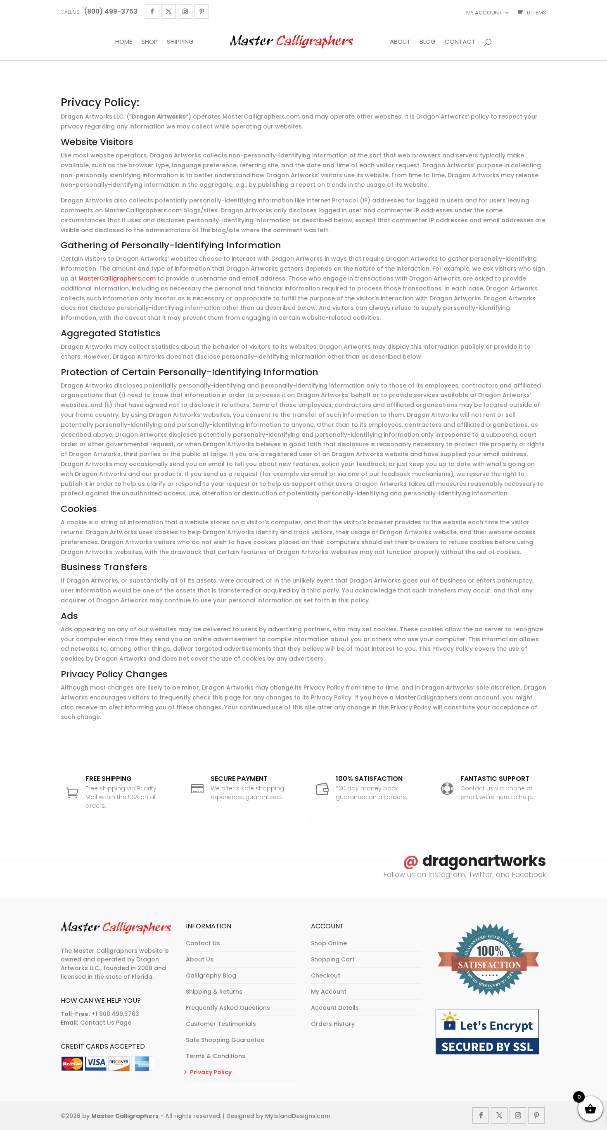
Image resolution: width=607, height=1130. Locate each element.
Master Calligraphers (125, 1116)
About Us (199, 959)
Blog (428, 42)
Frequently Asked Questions (228, 1008)
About (400, 42)
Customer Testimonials (221, 1024)
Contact (460, 42)
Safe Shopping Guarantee (225, 1040)
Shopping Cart (333, 959)
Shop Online (329, 943)
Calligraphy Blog (211, 975)
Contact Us (203, 943)
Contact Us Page (105, 1022)
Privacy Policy (211, 1072)
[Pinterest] (201, 11)
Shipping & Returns (214, 991)
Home (123, 42)
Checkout (325, 975)
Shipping (180, 42)
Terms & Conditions (215, 1056)
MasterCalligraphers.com (117, 278)
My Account (484, 13)
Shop (149, 42)
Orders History (333, 1024)
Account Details (335, 1008)
